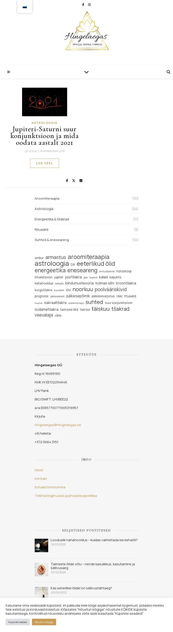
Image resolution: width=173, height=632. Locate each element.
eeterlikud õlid (96, 263)
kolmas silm (105, 283)
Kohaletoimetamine (50, 487)
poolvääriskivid (111, 289)
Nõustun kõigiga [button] (44, 622)
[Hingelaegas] (86, 32)
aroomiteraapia (88, 257)
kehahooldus (44, 283)
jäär (86, 277)
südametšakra (46, 309)
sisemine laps (76, 303)
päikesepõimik (78, 295)
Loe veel (44, 163)
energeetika (50, 270)
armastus (56, 257)
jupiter (58, 277)
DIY (73, 264)
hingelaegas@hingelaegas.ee (58, 424)
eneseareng (82, 270)
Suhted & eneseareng (52, 239)
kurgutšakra (43, 290)
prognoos (41, 296)
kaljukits (115, 277)
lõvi (68, 290)
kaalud (93, 277)
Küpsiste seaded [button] (17, 622)
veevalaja (44, 315)
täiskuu (101, 309)
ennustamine (107, 271)
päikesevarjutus (103, 296)
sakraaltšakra (55, 302)
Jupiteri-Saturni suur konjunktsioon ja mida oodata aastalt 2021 (44, 136)
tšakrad (121, 309)
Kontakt (41, 478)
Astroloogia (44, 123)
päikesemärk (57, 296)
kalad (103, 277)
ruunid (38, 303)
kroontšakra (126, 283)
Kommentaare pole (52, 151)
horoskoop (124, 271)
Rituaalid (41, 229)
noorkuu (83, 289)
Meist (39, 470)
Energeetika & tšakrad (52, 219)
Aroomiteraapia (47, 198)
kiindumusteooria (79, 283)
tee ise (85, 309)
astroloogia (52, 263)
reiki (119, 296)
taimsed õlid (69, 309)
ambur (39, 258)
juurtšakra (73, 277)
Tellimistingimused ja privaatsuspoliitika (66, 495)
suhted (94, 302)
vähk (58, 315)
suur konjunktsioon (118, 303)
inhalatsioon (43, 277)
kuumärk (59, 290)
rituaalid (130, 296)
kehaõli (59, 283)
